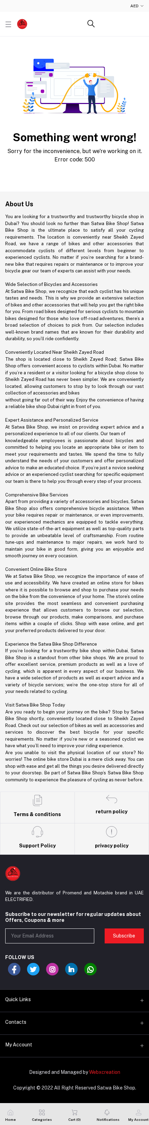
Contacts (15, 1022)
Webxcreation (104, 1072)
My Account (18, 1044)
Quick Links (18, 999)
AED (134, 5)
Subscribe (124, 936)
